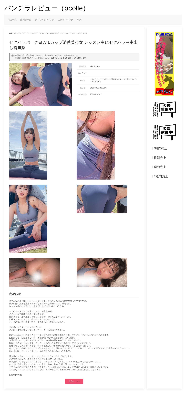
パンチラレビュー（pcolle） (46, 8)
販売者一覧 (25, 19)
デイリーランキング (44, 19)
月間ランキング (65, 19)
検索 (79, 19)
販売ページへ (74, 381)
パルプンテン (23, 33)
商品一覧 (12, 19)
